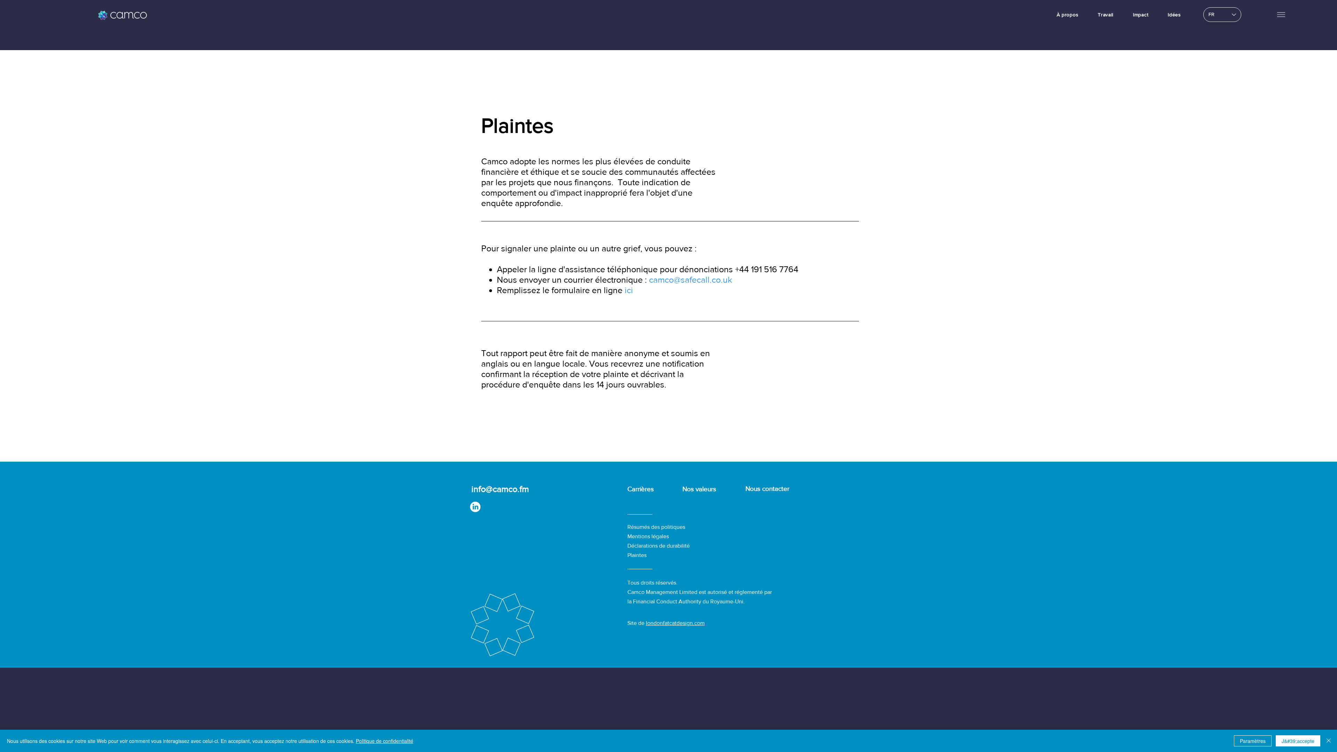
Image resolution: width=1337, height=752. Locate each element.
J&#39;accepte (1298, 740)
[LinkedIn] (475, 507)
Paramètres (1253, 740)
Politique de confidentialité (384, 740)
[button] (1281, 15)
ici (629, 290)
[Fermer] (1328, 740)
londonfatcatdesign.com (675, 623)
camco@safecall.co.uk (689, 279)
